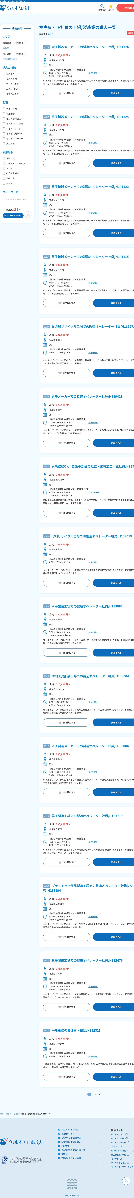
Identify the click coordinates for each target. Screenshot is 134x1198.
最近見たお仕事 (67, 1133)
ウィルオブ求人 (117, 1134)
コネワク (115, 1146)
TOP (1, 1114)
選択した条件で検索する (13, 215)
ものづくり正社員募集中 (71, 1137)
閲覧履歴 (102, 10)
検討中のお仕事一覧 (69, 1129)
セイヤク (115, 1158)
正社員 (9, 168)
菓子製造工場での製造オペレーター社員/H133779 (87, 815)
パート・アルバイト (15, 163)
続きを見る (93, 73)
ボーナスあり (12, 83)
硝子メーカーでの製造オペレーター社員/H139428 (87, 396)
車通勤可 (10, 73)
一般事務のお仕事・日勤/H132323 (76, 1030)
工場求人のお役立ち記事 (71, 1158)
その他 (9, 183)
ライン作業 (11, 108)
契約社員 (10, 178)
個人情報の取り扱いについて (73, 1150)
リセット (28, 216)
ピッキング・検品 (14, 123)
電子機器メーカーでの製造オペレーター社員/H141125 (90, 116)
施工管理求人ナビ (118, 1154)
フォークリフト (13, 128)
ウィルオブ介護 (117, 1138)
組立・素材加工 (13, 118)
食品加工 (10, 143)
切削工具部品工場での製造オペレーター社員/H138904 (90, 676)
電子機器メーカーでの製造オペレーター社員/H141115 (90, 256)
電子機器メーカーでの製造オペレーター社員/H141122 (90, 186)
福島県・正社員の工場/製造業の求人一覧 (35, 1114)
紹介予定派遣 (12, 173)
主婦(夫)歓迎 (12, 88)
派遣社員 (10, 158)
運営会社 (65, 1154)
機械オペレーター (14, 138)
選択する (19, 43)
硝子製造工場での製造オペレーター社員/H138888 (87, 606)
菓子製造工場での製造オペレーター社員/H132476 (87, 960)
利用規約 (65, 1146)
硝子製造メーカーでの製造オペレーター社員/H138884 (90, 746)
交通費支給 (11, 78)
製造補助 (10, 113)
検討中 (111, 10)
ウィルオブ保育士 (118, 1163)
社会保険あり (12, 93)
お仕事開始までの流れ (70, 1141)
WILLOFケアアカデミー (120, 1150)
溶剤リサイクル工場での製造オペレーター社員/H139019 (92, 536)
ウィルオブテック (118, 1142)
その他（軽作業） (14, 133)
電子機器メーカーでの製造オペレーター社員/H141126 (90, 46)
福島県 (8, 1114)
